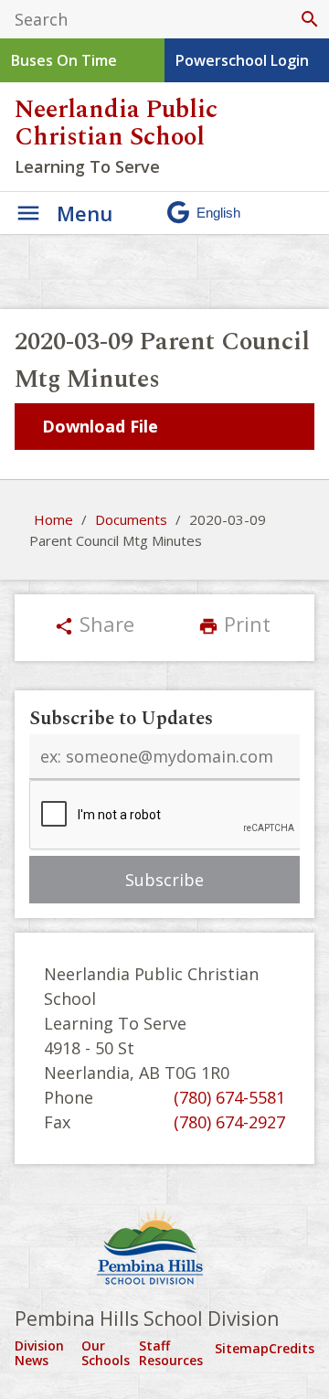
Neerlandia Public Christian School (116, 123)
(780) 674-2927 (229, 1122)
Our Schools (105, 1353)
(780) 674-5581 (229, 1097)
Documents (131, 519)
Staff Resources (171, 1353)
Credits (291, 1348)
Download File (100, 426)
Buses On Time (64, 60)
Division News (39, 1353)
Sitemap (242, 1348)
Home (53, 519)
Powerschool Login (242, 60)
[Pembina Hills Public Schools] (164, 1249)
